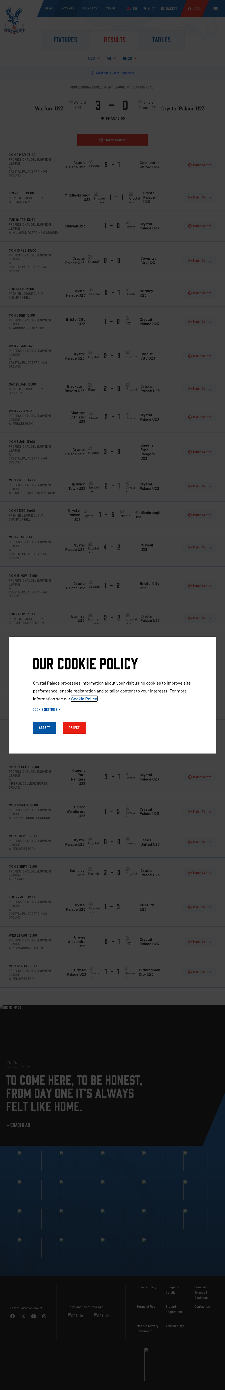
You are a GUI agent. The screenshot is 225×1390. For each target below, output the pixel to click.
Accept (44, 728)
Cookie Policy (84, 698)
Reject (74, 728)
